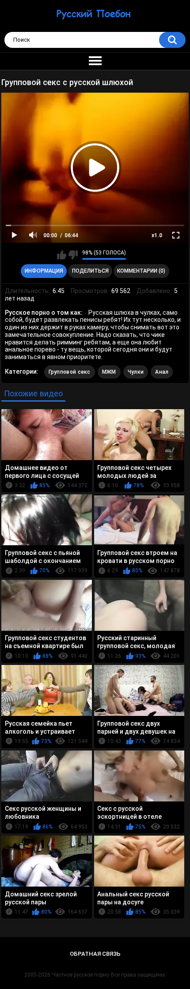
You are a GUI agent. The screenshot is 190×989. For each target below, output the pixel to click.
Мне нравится (61, 254)
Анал (161, 372)
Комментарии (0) (141, 271)
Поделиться (90, 271)
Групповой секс (70, 372)
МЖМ (109, 372)
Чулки (136, 372)
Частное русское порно (80, 975)
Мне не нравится (73, 254)
